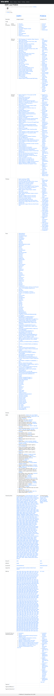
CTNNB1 (32, 502)
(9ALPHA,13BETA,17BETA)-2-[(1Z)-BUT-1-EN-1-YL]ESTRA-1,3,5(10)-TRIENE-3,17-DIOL (28, 336)
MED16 (30, 521)
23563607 (24, 467)
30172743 (32, 428)
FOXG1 (41, 499)
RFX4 (23, 542)
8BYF (25, 624)
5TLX (34, 600)
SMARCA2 (32, 546)
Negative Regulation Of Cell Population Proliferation (45, 114)
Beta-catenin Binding (23, 60)
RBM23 (34, 540)
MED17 (33, 521)
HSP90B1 (23, 515)
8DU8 (18, 628)
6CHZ (33, 605)
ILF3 (38, 515)
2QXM (20, 578)
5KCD (20, 596)
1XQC (25, 573)
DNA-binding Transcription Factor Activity (26, 53)
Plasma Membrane (22, 33)
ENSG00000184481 (43, 565)
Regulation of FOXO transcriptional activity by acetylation (44, 219)
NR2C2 (18, 530)
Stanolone (21, 283)
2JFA (18, 576)
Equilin (20, 276)
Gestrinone (21, 388)
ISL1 (20, 517)
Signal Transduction (22, 104)
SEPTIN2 (25, 544)
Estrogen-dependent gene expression (26, 199)
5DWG (30, 590)
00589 (18, 563)
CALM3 (27, 499)
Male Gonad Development (24, 111)
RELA (18, 542)
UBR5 (21, 556)
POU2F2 (25, 534)
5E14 (20, 594)
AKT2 (37, 495)
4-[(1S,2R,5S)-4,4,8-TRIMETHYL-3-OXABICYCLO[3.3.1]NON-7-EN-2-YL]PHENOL (27, 368)
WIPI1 (36, 556)
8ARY (30, 620)
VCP (31, 556)
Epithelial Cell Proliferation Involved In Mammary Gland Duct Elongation (28, 156)
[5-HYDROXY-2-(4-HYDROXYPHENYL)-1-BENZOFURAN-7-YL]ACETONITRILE (27, 317)
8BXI (20, 623)
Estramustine (21, 265)
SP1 (25, 549)
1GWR (30, 571)
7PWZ (30, 613)
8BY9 (35, 623)
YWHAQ (29, 557)
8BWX (30, 622)
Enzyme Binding (22, 65)
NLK (44, 499)
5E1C (27, 594)
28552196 (32, 466)
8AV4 (30, 621)
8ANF (37, 617)
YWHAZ (41, 502)
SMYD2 (37, 548)
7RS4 (18, 615)
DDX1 (31, 504)
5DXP (32, 591)
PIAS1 (36, 532)
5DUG (18, 590)
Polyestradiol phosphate (23, 379)
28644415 (30, 492)
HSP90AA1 (36, 514)
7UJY (30, 616)
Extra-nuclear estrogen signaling (25, 198)
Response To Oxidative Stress (45, 103)
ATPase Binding (22, 76)
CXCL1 (21, 504)
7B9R (18, 610)
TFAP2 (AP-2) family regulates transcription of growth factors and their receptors (27, 188)
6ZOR (33, 609)
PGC (27, 532)
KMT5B (34, 518)
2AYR (34, 573)
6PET (37, 607)
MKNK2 (24, 524)
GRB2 (31, 510)
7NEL (33, 611)
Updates (27, 1)
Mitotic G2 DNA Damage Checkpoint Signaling (45, 107)
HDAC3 (34, 512)
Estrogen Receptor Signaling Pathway (26, 116)
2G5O (29, 575)
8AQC (25, 619)
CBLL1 (32, 499)
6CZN (35, 605)
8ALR (25, 617)
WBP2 (33, 556)
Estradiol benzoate (22, 399)
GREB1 (34, 510)
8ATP (18, 621)
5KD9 (35, 596)
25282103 (24, 466)
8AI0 (22, 617)
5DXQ (35, 591)
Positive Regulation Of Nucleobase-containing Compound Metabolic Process (27, 638)
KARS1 (33, 517)
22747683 (33, 454)
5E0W (36, 592)
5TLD (31, 598)
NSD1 (29, 530)
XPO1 (47, 501)
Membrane (21, 34)
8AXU (20, 622)
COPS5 (18, 502)
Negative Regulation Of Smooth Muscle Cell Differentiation (45, 161)
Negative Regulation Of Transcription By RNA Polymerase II (27, 95)
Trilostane (20, 262)
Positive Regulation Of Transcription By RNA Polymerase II (27, 133)
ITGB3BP (22, 517)
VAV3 (29, 556)
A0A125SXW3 (19, 568)
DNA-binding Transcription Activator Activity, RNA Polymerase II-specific (28, 49)
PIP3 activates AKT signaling (24, 180)
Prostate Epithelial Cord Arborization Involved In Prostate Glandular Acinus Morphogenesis (28, 149)
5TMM (20, 602)
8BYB (37, 623)
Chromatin (21, 23)
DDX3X (37, 504)
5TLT (27, 600)
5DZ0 (25, 592)
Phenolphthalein (22, 297)
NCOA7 (24, 527)
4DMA (18, 582)
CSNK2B (25, 502)
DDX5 (18, 505)
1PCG (18, 572)
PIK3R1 (23, 533)
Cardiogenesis (44, 230)
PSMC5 (28, 538)
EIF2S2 (21, 506)
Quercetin (20, 289)
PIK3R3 (26, 533)
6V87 (37, 608)
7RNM (20, 614)
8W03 (27, 630)
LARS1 (26, 519)
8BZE (30, 626)
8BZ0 (37, 624)
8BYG (27, 624)
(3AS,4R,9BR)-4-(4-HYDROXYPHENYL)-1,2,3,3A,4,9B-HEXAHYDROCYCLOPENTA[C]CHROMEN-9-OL (28, 371)
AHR (29, 495)
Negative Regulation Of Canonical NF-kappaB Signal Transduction (29, 122)
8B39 (25, 622)
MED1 (36, 520)
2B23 (20, 575)
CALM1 (21, 499)
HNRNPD (31, 514)
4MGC (20, 584)
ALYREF (18, 496)
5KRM (37, 597)
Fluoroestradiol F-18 (22, 409)
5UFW (29, 604)
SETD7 (20, 545)
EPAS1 (32, 506)
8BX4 (18, 623)
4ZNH (34, 585)
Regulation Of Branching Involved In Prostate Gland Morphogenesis (28, 151)
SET (17, 545)
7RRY (25, 614)
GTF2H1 (24, 511)
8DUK (37, 628)
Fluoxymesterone (22, 264)
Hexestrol (20, 346)
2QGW (30, 577)
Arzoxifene (21, 308)
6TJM (32, 608)
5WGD (18, 605)
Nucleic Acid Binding (44, 62)
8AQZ (30, 619)
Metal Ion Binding (22, 74)
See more (19, 647)
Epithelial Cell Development (24, 98)
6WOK (27, 609)
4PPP (30, 584)
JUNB (28, 517)
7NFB (35, 611)
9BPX (32, 630)
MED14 (27, 521)
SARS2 (21, 544)
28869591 (35, 462)
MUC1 (32, 525)
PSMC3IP (25, 538)
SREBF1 (34, 549)
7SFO (27, 615)
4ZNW (25, 586)
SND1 (18, 549)
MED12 (21, 521)
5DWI (33, 590)
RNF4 (37, 542)
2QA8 (20, 577)
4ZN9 (31, 585)
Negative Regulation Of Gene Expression (26, 112)
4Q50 (20, 585)
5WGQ (20, 605)
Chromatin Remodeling (23, 99)
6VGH (20, 609)
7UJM (22, 616)
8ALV (29, 617)
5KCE (22, 596)
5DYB (20, 592)
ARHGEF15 (31, 496)
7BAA (36, 610)
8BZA (20, 626)
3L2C (43, 571)
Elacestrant (21, 309)
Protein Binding (21, 58)
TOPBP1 (30, 552)
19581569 (29, 417)
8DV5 (20, 629)
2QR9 (35, 577)
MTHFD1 (26, 525)
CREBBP (21, 502)
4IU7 (20, 582)
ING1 (18, 517)
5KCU (30, 596)
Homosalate (21, 383)
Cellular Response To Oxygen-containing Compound (29, 161)
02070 (41, 563)
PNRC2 (30, 533)
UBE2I (33, 555)
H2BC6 (18, 512)
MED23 (21, 523)
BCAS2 (34, 498)
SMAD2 (21, 546)
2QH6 (33, 577)
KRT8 (23, 519)
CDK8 (34, 500)
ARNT (18, 498)
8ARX (28, 620)
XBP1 (20, 557)
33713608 (28, 466)
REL (41, 500)
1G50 (25, 571)
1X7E (33, 572)
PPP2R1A (37, 536)
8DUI (35, 628)
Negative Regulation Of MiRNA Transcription (27, 162)
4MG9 (35, 583)
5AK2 (35, 586)
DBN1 (29, 504)
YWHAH (26, 557)
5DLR (18, 589)
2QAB (22, 577)
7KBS (22, 611)
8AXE (18, 622)
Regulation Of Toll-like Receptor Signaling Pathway (28, 118)
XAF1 (18, 557)
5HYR (35, 595)
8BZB (22, 626)
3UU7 (27, 581)
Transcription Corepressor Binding (25, 46)
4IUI (22, 582)
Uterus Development (22, 144)
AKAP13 (32, 495)
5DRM (30, 589)
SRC (31, 549)
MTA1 (18, 525)
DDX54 (20, 505)
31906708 (24, 418)
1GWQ (27, 571)
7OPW (20, 613)
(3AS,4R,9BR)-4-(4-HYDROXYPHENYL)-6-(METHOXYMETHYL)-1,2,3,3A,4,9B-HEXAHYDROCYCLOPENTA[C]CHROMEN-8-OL (28, 356)
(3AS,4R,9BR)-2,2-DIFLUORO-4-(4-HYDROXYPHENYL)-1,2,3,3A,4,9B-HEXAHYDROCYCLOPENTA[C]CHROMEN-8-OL (28, 333)
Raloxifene (21, 241)
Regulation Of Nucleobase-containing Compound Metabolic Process (28, 636)
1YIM (27, 573)
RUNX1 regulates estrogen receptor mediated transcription (27, 190)
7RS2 (35, 614)
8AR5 (35, 619)
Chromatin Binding (22, 52)
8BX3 (38, 622)
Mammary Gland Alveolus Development (26, 154)
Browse (15, 1)
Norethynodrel (21, 380)
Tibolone (20, 375)
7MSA (25, 611)
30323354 (20, 440)
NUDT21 (18, 531)
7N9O (28, 611)
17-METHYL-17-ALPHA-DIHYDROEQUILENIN (27, 314)
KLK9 (28, 518)
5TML (18, 602)
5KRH (25, 597)
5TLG (36, 598)
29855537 (26, 454)
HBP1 (32, 512)
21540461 (31, 455)
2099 (17, 561)
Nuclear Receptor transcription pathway (26, 182)
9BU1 (37, 630)
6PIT (20, 608)
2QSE (18, 578)
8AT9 (38, 620)
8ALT (27, 617)
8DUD (27, 628)
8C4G (34, 627)
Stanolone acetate (22, 397)
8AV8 (34, 621)
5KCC (18, 596)
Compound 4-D (21, 285)
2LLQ (22, 576)
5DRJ (28, 589)
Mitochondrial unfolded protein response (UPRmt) (28, 200)
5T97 (29, 598)
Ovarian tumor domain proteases (25, 185)
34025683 (20, 472)
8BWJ (27, 622)
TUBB (27, 555)
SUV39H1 (27, 550)
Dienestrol (21, 256)
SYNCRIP (33, 550)
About (11, 1)
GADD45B (19, 510)
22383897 (30, 441)
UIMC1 (23, 556)
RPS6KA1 (21, 543)
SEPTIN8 (28, 544)
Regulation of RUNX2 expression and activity (27, 195)
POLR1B (33, 533)
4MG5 (25, 583)
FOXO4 (43, 15)
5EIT (36, 594)
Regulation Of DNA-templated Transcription (27, 100)
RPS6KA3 (25, 543)
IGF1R (35, 515)
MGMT (18, 524)
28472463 (30, 435)
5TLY (36, 600)
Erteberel (20, 350)
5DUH (20, 590)
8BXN (25, 623)
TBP (31, 551)
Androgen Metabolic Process (24, 110)
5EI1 (34, 594)
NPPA (23, 529)
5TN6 (35, 603)
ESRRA (23, 507)
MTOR (29, 525)
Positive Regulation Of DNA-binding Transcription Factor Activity (28, 142)
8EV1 (29, 629)
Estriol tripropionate (22, 408)
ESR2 (21, 507)
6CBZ (28, 605)
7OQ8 (25, 613)
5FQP (18, 595)
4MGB (18, 584)
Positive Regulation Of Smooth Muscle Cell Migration (45, 122)
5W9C (34, 604)
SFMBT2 (23, 545)
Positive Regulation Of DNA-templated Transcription (28, 131)
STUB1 (24, 550)
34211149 (31, 415)
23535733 (36, 442)
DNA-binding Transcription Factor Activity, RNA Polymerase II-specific (28, 42)
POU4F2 (32, 534)
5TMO (23, 602)
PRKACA (25, 537)
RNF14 (34, 542)
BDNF (37, 498)
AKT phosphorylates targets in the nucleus (45, 180)
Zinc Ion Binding (22, 61)
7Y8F (35, 616)
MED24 (24, 523)
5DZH (32, 592)
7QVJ (33, 613)
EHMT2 (18, 506)
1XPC (22, 573)
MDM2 (34, 520)
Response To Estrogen (23, 128)
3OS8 (18, 581)
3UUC (32, 581)
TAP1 (28, 551)
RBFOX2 (30, 540)
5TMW (20, 603)
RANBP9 (18, 540)
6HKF (27, 607)
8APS (20, 619)
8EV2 (32, 629)
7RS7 (20, 615)
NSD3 (34, 530)
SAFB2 (36, 543)
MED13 (24, 521)
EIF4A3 (26, 506)
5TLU (29, 600)
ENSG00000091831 (20, 565)
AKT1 (35, 495)
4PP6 (28, 584)
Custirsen (20, 302)
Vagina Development (23, 146)
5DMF (23, 589)
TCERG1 (33, 551)
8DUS (18, 629)
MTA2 (20, 525)
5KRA (18, 597)
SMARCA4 (37, 546)
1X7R (35, 572)
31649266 (27, 486)
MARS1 (30, 520)
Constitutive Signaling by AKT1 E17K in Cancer (45, 185)
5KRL (35, 597)
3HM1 (35, 579)
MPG (33, 524)
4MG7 (30, 583)
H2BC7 (21, 512)
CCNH (18, 500)
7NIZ (17, 613)
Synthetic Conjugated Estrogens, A (25, 377)
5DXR (37, 591)
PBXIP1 (18, 532)
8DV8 (25, 629)
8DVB (27, 629)
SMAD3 (25, 546)
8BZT (18, 627)
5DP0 (25, 589)
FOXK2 (22, 508)
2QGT (27, 577)
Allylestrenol (21, 270)
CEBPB (24, 501)
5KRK (32, 597)
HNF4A (33, 513)
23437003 (29, 424)
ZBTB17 (36, 557)
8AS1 (35, 620)
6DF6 (18, 607)
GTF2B (21, 511)
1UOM (30, 572)
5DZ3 (29, 592)
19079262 (20, 427)
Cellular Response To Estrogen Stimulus (26, 159)
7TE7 (32, 615)
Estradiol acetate (22, 398)
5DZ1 (27, 592)
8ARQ (20, 620)
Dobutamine (21, 253)
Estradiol (20, 251)
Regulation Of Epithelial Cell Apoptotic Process (28, 163)
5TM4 (25, 601)
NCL (28, 526)
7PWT (27, 613)
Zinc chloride (21, 405)
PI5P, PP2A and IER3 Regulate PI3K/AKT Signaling (29, 186)
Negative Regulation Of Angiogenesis (44, 127)
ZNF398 (18, 558)
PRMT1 (32, 537)
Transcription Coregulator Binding (25, 45)
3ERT (30, 579)
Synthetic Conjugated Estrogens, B (25, 378)
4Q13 (18, 585)
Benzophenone (21, 275)
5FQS (23, 595)
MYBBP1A (19, 526)
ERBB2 (18, 507)
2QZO (25, 578)
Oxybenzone (21, 269)
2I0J (31, 575)
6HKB (25, 607)
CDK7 (32, 500)
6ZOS (35, 609)
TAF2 (26, 551)
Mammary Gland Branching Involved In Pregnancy (28, 153)
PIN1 (46, 499)
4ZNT (18, 586)
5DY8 (18, 592)
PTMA (24, 539)
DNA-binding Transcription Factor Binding (45, 81)
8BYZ (35, 624)
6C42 (25, 605)
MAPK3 (27, 520)
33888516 (30, 461)
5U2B (25, 604)
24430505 (30, 432)
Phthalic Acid (21, 281)
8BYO (30, 624)
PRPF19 (18, 538)
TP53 (33, 552)
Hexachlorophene (22, 250)
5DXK (27, 591)
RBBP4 (24, 540)
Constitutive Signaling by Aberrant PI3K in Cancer (28, 181)
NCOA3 (36, 526)
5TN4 (30, 603)
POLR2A (37, 533)
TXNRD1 (30, 555)
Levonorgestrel (21, 238)
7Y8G (37, 616)
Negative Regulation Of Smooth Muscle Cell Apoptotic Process (27, 120)
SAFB (33, 543)
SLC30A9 (18, 546)
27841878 (35, 478)
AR (28, 496)
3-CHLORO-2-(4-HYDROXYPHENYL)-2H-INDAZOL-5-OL (29, 342)
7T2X (30, 615)
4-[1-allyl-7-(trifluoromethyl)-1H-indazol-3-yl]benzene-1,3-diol (29, 359)
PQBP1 (18, 537)
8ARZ (33, 620)
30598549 (20, 463)
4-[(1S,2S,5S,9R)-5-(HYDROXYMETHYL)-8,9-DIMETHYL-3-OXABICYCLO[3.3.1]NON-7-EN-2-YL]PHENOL (28, 322)
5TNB (22, 604)
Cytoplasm (21, 29)
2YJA (35, 578)
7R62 (38, 613)
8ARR (23, 620)
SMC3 (34, 548)
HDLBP (27, 513)
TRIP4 (34, 554)
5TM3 (22, 601)
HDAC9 (24, 513)
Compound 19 (21, 277)
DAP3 (23, 504)
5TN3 (28, 603)
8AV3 (27, 621)
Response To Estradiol (23, 117)
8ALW (32, 617)
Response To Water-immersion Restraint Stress (45, 174)
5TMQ (25, 602)
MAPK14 (24, 520)
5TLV (31, 600)
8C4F (32, 627)
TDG (17, 552)
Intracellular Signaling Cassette (44, 634)
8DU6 (36, 627)
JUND (30, 517)
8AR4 (33, 619)
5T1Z (25, 598)
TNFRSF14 (26, 552)
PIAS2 (18, 533)
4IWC (37, 582)
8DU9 (20, 628)
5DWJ (35, 590)
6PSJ (22, 608)
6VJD (22, 609)
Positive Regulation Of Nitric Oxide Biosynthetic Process (28, 130)
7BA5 (25, 610)
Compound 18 (21, 279)
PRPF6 (21, 538)
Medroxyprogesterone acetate (24, 244)
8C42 (29, 627)
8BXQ (30, 623)
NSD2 (32, 530)
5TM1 (18, 601)
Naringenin (21, 284)
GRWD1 (18, 511)
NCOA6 (21, 527)
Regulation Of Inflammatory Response (26, 138)
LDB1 (33, 519)
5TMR (28, 602)
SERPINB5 (36, 544)
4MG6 (27, 583)
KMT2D (31, 518)
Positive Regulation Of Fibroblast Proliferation (27, 136)
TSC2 (18, 555)
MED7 (33, 523)
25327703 (20, 442)
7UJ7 (34, 615)
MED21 (18, 523)
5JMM (37, 595)
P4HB (24, 531)
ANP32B (26, 496)
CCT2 (23, 500)
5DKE (29, 588)
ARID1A (35, 496)
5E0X (18, 594)
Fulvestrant (21, 257)
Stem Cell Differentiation (23, 137)
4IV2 (24, 582)
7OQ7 (22, 613)
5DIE (20, 588)
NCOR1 (27, 527)
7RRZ (28, 614)
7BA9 (34, 610)
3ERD (28, 579)
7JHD (20, 611)
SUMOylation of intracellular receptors (26, 183)
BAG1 (23, 498)
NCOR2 (30, 527)
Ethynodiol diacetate (22, 252)
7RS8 (22, 615)
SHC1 (29, 545)
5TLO (22, 600)
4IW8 (35, 582)
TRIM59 (28, 554)
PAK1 (33, 531)
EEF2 (32, 505)
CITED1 (35, 501)
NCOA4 (18, 527)
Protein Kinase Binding (23, 66)
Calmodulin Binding (22, 59)
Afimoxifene (21, 290)
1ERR (22, 571)
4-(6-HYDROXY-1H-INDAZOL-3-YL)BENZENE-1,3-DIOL (28, 361)
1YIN (30, 573)
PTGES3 (21, 539)
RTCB (28, 543)
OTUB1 (21, 531)
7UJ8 (36, 615)
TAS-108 (20, 306)
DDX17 (34, 504)
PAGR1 (30, 531)
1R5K (25, 572)
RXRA (31, 543)
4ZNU (20, 586)
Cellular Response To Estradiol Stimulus (26, 160)
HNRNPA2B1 (23, 514)
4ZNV (22, 586)
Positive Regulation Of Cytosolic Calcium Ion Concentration (27, 108)
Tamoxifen (21, 249)
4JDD (22, 583)
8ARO (18, 620)
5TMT (33, 602)
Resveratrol (21, 278)
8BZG (34, 626)
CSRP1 (28, 502)
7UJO (25, 616)
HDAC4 (18, 513)
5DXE (22, 591)
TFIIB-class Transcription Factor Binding (26, 44)
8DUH (32, 628)
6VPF (25, 609)
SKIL (34, 545)
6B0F (23, 605)
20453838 (20, 443)
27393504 (34, 482)
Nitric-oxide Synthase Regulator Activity (26, 67)
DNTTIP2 (27, 505)
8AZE (23, 622)
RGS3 (26, 542)
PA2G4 (27, 531)
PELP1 (24, 532)
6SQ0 (27, 608)
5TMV (18, 603)
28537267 (27, 459)
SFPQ (26, 545)
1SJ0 (28, 572)
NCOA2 (33, 526)
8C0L (27, 627)
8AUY (25, 621)
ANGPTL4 (22, 496)
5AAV (30, 586)
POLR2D (18, 534)
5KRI (27, 597)
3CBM (18, 579)
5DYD (22, 592)
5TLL (18, 600)
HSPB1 (32, 515)
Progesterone (21, 239)
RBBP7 (27, 540)
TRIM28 (24, 554)
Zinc (19, 271)
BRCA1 (18, 499)
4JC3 (20, 583)
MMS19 (27, 524)
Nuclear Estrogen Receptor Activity (25, 68)
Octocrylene (21, 382)
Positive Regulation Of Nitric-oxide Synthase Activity (29, 140)
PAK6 (35, 531)
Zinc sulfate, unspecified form (24, 407)
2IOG (33, 575)
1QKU (23, 572)
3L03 (37, 579)
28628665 (34, 481)
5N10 (20, 598)
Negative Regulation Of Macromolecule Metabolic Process (45, 666)
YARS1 (23, 557)
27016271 (34, 456)
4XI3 (27, 585)
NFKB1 (36, 527)
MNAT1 (30, 524)
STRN (21, 550)
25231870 (30, 474)
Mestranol (20, 266)
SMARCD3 (23, 548)
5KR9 (37, 596)
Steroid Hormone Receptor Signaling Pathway (27, 124)
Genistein (20, 272)
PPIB (27, 536)
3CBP (23, 579)
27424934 (36, 428)
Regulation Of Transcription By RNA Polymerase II (28, 102)
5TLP (25, 600)
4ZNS (36, 585)
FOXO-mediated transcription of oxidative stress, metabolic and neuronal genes (45, 207)
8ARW (25, 620)
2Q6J (34, 576)
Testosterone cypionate (23, 395)
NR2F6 (23, 530)
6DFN (20, 607)
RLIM (28, 542)
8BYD (20, 624)
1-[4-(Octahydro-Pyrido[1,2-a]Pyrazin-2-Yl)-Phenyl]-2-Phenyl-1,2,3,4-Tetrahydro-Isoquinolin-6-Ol (29, 287)
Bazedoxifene (21, 310)
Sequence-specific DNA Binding (25, 73)
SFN (43, 500)
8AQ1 (23, 619)
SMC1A (31, 548)
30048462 (24, 463)
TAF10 (18, 551)
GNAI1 (29, 510)
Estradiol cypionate (22, 401)
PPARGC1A (19, 536)
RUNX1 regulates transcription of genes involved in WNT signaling (28, 194)
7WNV (32, 616)
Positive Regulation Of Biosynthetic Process (27, 645)
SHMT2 (31, 545)
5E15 (22, 594)
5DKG (32, 588)
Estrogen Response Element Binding (26, 71)
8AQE (28, 619)
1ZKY (32, 573)
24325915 (20, 450)
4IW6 (33, 582)
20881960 (20, 467)
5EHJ (32, 594)
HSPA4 (26, 515)
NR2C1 (34, 529)
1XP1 (37, 572)
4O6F (26, 584)
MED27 (27, 523)
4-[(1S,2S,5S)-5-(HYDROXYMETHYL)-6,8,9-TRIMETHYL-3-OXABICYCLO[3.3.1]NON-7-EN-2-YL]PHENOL (28, 326)
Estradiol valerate (22, 403)
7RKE (18, 614)
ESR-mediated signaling (23, 192)
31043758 (26, 421)
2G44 (26, 575)
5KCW (32, 596)
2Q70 (37, 576)
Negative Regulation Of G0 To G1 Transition (44, 166)
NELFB (33, 527)
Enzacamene (21, 384)
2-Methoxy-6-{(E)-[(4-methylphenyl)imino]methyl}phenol (25, 393)
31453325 (31, 462)
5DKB (27, 588)
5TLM (20, 600)
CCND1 (35, 499)
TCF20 (36, 551)
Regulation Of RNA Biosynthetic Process (26, 641)
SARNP (18, 544)
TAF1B (23, 551)
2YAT (33, 578)
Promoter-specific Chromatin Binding (44, 89)
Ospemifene (21, 300)
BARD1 (28, 498)
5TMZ (23, 603)
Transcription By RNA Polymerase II (26, 103)
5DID (18, 588)
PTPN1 (26, 539)
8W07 (30, 630)
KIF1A (21, 518)
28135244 (27, 478)
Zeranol (20, 385)
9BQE (35, 630)
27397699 (20, 431)
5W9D (37, 604)
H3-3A (26, 512)
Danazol (20, 268)
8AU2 (20, 621)
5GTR (32, 595)
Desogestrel (21, 237)
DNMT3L (23, 505)
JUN (25, 517)
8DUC (25, 628)
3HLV (32, 579)
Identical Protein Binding (23, 72)
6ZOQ (30, 609)
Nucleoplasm (21, 27)
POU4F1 (29, 534)
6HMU (30, 607)
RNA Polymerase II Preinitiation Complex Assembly (29, 143)
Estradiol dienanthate (23, 402)
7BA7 (29, 610)
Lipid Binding (21, 63)
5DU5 (35, 589)
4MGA (37, 583)
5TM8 (35, 601)
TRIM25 (21, 554)
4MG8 (32, 583)
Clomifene (21, 254)
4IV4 (26, 582)
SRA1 (29, 549)
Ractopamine (21, 386)
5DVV (25, 590)
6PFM (18, 608)
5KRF (23, 597)
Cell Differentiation (44, 130)
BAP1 (26, 498)
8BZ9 (18, 626)
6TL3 (34, 608)
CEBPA (21, 501)
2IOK (35, 575)
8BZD (27, 626)
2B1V (37, 573)
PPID (30, 536)
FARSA (26, 507)
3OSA (22, 581)
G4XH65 (27, 568)
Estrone (20, 247)
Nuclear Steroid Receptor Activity (25, 54)
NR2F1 (21, 530)
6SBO (25, 608)
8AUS (22, 621)
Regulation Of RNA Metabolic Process (26, 646)
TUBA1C (24, 555)
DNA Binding (21, 51)
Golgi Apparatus (22, 31)
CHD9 (30, 501)
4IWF (18, 583)
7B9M (38, 609)
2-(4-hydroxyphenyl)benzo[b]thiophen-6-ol (26, 373)
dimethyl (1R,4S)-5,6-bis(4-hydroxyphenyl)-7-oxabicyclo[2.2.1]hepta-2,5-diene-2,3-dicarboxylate (28, 348)
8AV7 (32, 621)
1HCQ (35, 571)
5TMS (31, 602)
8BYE (22, 624)
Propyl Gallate (21, 390)
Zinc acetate (21, 404)
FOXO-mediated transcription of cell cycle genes (45, 224)
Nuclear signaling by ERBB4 (24, 179)
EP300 (29, 506)
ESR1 (19, 15)
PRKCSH (28, 537)
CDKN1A (18, 501)
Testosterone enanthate (23, 396)
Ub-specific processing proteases (44, 189)
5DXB (20, 591)
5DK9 (24, 588)
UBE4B (18, 556)
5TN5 (32, 603)
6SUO (30, 608)
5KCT (27, 596)
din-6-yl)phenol (21, 315)
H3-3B (29, 512)
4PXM (35, 584)
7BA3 (22, 610)
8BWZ (33, 622)
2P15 (29, 576)
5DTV (33, 589)
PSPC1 (35, 538)
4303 (41, 561)
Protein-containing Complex (24, 35)
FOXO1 (25, 508)
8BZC (25, 626)
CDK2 (29, 500)
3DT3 (25, 579)
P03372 (34, 568)
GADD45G (23, 510)
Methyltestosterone (22, 312)
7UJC (18, 616)
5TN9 (20, 604)
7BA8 (32, 610)
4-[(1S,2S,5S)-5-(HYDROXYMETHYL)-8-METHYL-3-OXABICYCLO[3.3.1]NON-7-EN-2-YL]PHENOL (28, 319)
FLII (20, 508)
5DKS (34, 588)
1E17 (41, 571)
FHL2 (32, 507)
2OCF (24, 576)
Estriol (20, 294)
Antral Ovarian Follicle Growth (24, 97)
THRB (22, 552)
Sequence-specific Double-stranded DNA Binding (28, 78)
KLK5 (26, 518)
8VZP (22, 630)
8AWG (37, 621)
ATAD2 (20, 498)
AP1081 (20, 301)
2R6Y (31, 578)
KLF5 (24, 518)
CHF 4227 (21, 304)
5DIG (22, 588)
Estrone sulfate (21, 295)
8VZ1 (20, 630)
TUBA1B (20, 555)
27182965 (29, 454)
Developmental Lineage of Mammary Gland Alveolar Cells (29, 204)
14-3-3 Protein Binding (23, 77)
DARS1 (26, 504)
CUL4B (18, 504)
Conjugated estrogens (23, 235)
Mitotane (20, 246)
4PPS (33, 584)
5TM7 (32, 601)
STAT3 (37, 549)
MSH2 (36, 524)
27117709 (28, 442)
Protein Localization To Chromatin (25, 157)
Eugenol (20, 376)
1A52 (18, 571)
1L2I (37, 571)
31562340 (35, 466)
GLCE (26, 510)
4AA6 (37, 581)
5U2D (27, 604)
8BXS (32, 623)
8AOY (18, 619)
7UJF (20, 616)
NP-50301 (20, 303)
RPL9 (18, 543)
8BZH (37, 626)
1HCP (33, 571)
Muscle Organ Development (44, 111)
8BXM (22, 623)
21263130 (27, 441)
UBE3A (36, 555)
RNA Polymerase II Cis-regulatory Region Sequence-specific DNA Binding (29, 39)
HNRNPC (28, 514)
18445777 (31, 425)
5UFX (32, 604)
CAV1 (30, 499)
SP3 (27, 549)
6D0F (38, 605)
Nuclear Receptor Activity (23, 55)
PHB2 (33, 532)
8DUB (22, 628)
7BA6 (27, 610)
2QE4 (25, 577)
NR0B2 (29, 529)
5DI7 (37, 586)
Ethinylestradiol (22, 259)
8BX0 (35, 622)
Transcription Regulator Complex (25, 28)
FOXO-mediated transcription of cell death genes (45, 199)
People (19, 1)
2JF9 (38, 575)
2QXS (23, 578)
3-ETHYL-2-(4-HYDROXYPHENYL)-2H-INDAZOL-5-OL (28, 344)
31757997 (24, 442)
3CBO (20, 579)
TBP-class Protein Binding (24, 64)
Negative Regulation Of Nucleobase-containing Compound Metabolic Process (44, 673)
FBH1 (30, 507)
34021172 (35, 468)
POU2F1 (22, 534)
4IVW (28, 582)
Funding (23, 1)
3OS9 (20, 581)
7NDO (30, 611)
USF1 (26, 556)
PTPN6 (30, 539)
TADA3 (37, 550)
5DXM (30, 591)
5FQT (25, 595)
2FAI (24, 575)
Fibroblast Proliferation (23, 135)
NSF (36, 530)
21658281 (30, 484)
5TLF (34, 598)
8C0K (25, 627)
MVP (35, 525)
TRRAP (36, 554)
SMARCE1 (27, 548)
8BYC (18, 624)
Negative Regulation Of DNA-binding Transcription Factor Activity (28, 126)
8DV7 (22, 629)
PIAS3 (20, 533)
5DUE (37, 589)
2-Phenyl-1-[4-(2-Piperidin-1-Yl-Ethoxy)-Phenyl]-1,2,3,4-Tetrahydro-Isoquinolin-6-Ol (27, 292)
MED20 (36, 521)
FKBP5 (18, 508)
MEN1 (35, 523)
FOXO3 (28, 508)
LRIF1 (18, 520)
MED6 (30, 523)
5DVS (23, 590)
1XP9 (20, 573)
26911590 (24, 429)
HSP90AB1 (19, 515)
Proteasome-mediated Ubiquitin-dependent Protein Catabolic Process (44, 141)
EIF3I (24, 506)
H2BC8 (24, 512)
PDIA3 (21, 532)
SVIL (30, 550)
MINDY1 (21, 524)
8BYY (32, 624)
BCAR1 (31, 498)
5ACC (32, 586)
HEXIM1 (30, 513)
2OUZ (27, 576)
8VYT (34, 629)
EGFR (35, 505)
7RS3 (37, 614)
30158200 (25, 460)
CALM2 (24, 499)
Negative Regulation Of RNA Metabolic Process (45, 655)
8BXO (27, 623)
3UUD (35, 581)
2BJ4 (22, 575)
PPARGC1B (23, 536)
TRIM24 (18, 554)
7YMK (18, 617)
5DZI (34, 592)
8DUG (30, 628)
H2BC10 (31, 511)
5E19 (24, 594)
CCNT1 (20, 500)
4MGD (23, 584)
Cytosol (20, 32)
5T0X (22, 598)
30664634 (34, 422)
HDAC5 (21, 513)
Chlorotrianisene (22, 234)
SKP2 (37, 545)
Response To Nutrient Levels (45, 132)
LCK (28, 519)
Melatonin (20, 260)
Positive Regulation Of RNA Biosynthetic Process (28, 643)
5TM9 (37, 601)
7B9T (20, 610)
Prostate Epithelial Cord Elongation (25, 147)
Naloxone (20, 263)
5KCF (25, 596)
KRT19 (20, 519)
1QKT (20, 572)
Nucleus (20, 26)
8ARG (37, 619)
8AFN (20, 617)
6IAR (32, 607)
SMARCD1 (19, 548)
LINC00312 (37, 519)
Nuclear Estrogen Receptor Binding (25, 70)
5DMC (20, 589)
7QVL (35, 613)
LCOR (31, 519)
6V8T (18, 609)
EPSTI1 (35, 506)
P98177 (41, 568)
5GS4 (30, 595)
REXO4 (20, 542)
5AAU (27, 586)
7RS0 (30, 614)
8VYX (37, 629)
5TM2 (20, 601)
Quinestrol (21, 296)
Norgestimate (21, 258)
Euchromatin (21, 25)
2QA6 (18, 577)
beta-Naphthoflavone (23, 313)
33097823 (30, 419)
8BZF (32, 626)
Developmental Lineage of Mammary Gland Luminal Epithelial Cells (28, 202)
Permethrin (21, 298)
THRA (20, 552)
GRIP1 (37, 510)
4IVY (30, 582)
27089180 (27, 415)
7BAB (18, 611)
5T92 (27, 598)
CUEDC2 (35, 502)
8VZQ (25, 630)
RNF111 (31, 542)
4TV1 (25, 585)
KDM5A (18, 518)
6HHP (22, 607)
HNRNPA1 (19, 514)
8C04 (23, 627)
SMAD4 (28, 546)
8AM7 (34, 617)
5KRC (20, 597)
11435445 (34, 6)
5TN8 (18, 604)
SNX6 (20, 549)
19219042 (24, 443)
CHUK (32, 501)
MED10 (18, 521)
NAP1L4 (25, 526)
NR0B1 (26, 529)
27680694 (30, 421)
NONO (18, 529)
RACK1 (35, 539)
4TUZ (22, 585)
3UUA (30, 581)
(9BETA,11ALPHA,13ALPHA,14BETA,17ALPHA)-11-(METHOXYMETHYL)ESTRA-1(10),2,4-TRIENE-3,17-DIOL (29, 339)
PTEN (18, 539)
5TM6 (30, 601)
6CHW (30, 605)
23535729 (32, 442)
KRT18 (18, 519)
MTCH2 (23, 525)
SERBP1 (32, 544)
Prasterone (21, 273)
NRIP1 (26, 530)
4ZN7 (29, 585)
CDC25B (26, 500)
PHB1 (31, 532)
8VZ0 (18, 630)
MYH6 (22, 526)
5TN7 (37, 603)
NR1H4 (31, 529)
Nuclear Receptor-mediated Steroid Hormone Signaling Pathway (27, 114)
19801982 (35, 425)
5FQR (20, 595)
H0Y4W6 (31, 568)
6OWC (35, 607)
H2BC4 (34, 511)
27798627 (35, 415)
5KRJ (30, 597)
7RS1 (32, 614)
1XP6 (18, 573)
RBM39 (37, 540)
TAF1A (20, 551)
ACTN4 (26, 495)
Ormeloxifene (21, 391)
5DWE (28, 590)
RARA (21, 540)
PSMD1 (31, 538)
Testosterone (21, 245)
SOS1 (23, 549)
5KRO (18, 598)
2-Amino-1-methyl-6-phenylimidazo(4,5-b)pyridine (28, 366)
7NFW (37, 611)
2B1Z (18, 575)
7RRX (23, 614)
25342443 (35, 473)
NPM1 (20, 529)
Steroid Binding (21, 57)
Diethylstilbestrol (22, 233)
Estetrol (20, 389)
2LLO (20, 576)
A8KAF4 (24, 568)
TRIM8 (31, 554)
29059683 (34, 441)
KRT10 (37, 518)
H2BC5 (37, 511)
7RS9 (25, 615)
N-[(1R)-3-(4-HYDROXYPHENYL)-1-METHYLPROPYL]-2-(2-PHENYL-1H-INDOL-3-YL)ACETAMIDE (27, 352)
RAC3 (33, 539)
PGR (29, 532)
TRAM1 (35, 552)
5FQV (28, 595)
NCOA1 (30, 526)
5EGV (29, 594)
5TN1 (25, 603)
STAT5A (18, 550)
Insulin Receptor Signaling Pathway (45, 118)
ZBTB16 (33, 557)
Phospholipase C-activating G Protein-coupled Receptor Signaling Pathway (27, 106)
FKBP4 (34, 507)
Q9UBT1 (18, 569)
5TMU (36, 602)
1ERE (20, 571)
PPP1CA (32, 536)
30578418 (30, 457)
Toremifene (21, 243)
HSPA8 (29, 515)
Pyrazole (20, 282)
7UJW (27, 616)
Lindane (20, 240)
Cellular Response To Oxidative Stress (45, 135)
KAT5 (36, 517)
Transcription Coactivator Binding (25, 47)
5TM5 (27, 601)
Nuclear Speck (45, 29)
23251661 (29, 475)
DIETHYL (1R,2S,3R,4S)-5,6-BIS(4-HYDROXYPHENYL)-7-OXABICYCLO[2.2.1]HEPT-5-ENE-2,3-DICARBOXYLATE (29, 364)
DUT (30, 505)
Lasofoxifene (21, 307)
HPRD (8, 12)
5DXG (25, 591)
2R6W (28, 578)
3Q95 (25, 581)
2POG (32, 576)
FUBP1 (35, 508)
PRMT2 (35, 537)
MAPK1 (20, 520)
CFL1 (28, 501)
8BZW (20, 627)
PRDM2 (21, 537)
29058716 (24, 446)
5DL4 (36, 588)
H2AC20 (28, 511)
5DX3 (18, 591)
